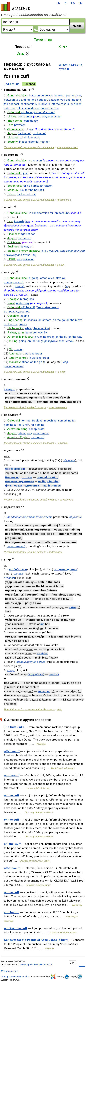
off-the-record (60, 103)
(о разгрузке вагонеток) (57, 340)
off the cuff (28, 307)
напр (65, 361)
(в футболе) (35, 674)
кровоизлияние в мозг (30, 661)
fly (45, 332)
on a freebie (41, 433)
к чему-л (9, 389)
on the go (59, 319)
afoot (43, 277)
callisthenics (52, 485)
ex (31, 129)
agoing (24, 315)
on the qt (27, 112)
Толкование (11, 83)
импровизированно (16, 311)
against (25, 233)
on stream (44, 319)
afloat (25, 361)
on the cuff (39, 133)
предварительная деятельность (29, 516)
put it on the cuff (15, 928)
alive (51, 277)
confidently (31, 120)
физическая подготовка (22, 485)
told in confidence (28, 108)
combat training (47, 477)
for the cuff (24, 133)
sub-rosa (9, 108)
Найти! (77, 25)
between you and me (67, 95)
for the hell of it (26, 194)
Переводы (23, 46)
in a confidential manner (34, 141)
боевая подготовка (18, 477)
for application (25, 259)
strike (72, 607)
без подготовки (47, 307)
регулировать (13, 366)
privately (19, 124)
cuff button (11, 912)
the (42, 624)
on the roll (34, 340)
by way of (26, 246)
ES (73, 3)
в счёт (60, 264)
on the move (74, 319)
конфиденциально (67, 147)
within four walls (30, 137)
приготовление (58, 407)
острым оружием (65, 569)
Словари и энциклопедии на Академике (34, 15)
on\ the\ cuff (12, 843)
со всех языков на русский (70, 66)
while (28, 328)
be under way (33, 332)
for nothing (37, 424)
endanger (44, 691)
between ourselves (41, 95)
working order (33, 353)
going (22, 340)
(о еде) (19, 286)
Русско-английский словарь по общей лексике (30, 499)
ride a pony (25, 433)
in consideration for (41, 212)
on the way (75, 336)
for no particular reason (37, 185)
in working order (39, 357)
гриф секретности (47, 116)
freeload (37, 420)
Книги (63, 46)
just (25, 173)
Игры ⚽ (23, 53)
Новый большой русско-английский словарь (29, 709)
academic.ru (15, 6)
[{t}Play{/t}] (32, 89)
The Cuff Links (14, 727)
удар (59, 709)
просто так (64, 199)
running (18, 349)
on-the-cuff (11, 775)
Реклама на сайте (43, 964)
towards (19, 221)
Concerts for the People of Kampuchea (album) (36, 939)
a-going (34, 277)
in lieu (44, 250)
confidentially (29, 103)
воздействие (18, 569)
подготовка (67, 499)
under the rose (50, 108)
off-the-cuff (12, 751)
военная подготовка (19, 481)
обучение (69, 460)
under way (22, 303)
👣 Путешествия (9, 971)
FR (80, 3)
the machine (41, 328)
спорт (11, 670)
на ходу (61, 371)
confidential (25, 116)
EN (58, 3)
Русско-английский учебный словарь (25, 407)
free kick (54, 674)
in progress (27, 298)
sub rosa (76, 103)
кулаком (9, 577)
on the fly (61, 336)
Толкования (43, 39)
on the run (10, 324)
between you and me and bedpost (25, 99)
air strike (42, 653)
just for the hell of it (32, 189)
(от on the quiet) (44, 112)
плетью (18, 573)
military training (49, 481)
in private (44, 103)
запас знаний (16, 546)
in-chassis (30, 319)
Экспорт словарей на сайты (15, 976)
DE (65, 3)
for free (26, 420)
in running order (44, 336)
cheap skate (36, 428)
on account (62, 212)
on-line (23, 324)
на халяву (62, 443)
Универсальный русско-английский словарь (29, 147)
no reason (35, 160)
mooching (50, 420)
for (33, 233)
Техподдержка (26, 964)
